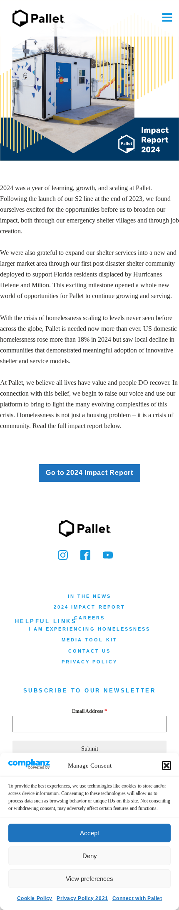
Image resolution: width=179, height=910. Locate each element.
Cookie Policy (34, 898)
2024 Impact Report (89, 606)
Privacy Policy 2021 (82, 898)
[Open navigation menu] (167, 18)
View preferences (89, 878)
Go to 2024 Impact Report (89, 472)
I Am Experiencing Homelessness (89, 628)
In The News (89, 596)
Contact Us (89, 650)
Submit (89, 749)
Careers (89, 617)
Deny (89, 855)
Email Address (89, 711)
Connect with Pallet (137, 898)
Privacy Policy (89, 661)
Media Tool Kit (89, 639)
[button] (166, 765)
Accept (89, 833)
